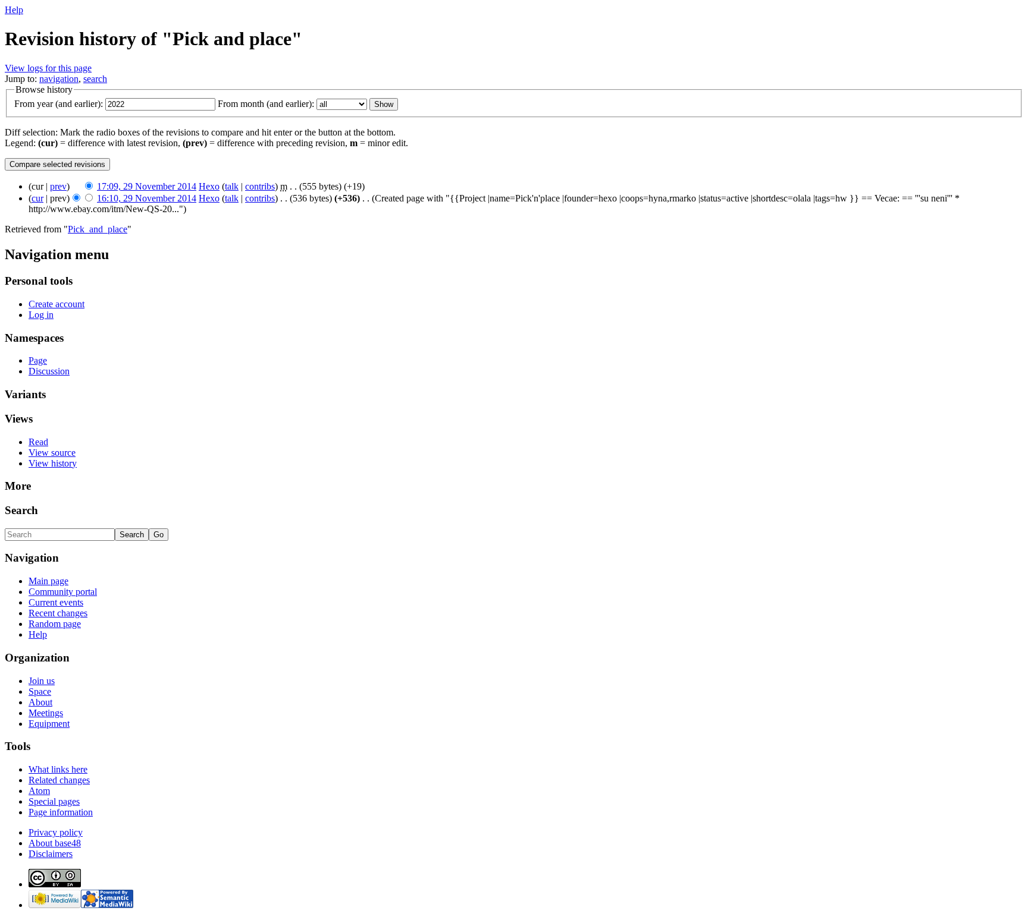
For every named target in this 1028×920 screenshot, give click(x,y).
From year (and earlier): (58, 104)
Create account (56, 304)
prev (58, 186)
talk (232, 186)
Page (38, 360)
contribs (260, 186)
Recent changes (58, 613)
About (40, 702)
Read (38, 442)
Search (21, 510)
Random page (55, 624)
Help (14, 10)
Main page (48, 581)
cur (37, 198)
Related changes (59, 780)
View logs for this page (48, 68)
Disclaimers (51, 854)
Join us (42, 681)
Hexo (209, 186)
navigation (59, 79)
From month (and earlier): (266, 104)
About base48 (55, 843)
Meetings (46, 713)
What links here (58, 769)
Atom (39, 791)
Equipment (49, 724)
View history (53, 463)
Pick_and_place (97, 229)
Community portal (63, 592)
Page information (61, 812)
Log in (41, 315)
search (95, 79)
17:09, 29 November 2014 (146, 186)
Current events (56, 602)
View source (52, 453)
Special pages (54, 801)
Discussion (49, 371)
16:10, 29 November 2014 (146, 198)
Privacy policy (56, 832)
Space (40, 691)
